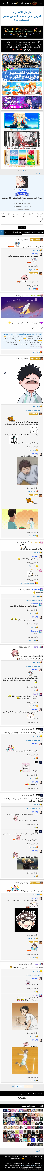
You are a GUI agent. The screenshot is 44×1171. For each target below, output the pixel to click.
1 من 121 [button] (29, 1086)
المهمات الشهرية (33, 33)
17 (39, 222)
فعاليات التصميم (26, 47)
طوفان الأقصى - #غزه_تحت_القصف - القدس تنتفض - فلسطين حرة (22, 16)
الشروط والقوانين (25, 1156)
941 (3, 216)
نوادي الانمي (15, 44)
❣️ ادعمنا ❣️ (17, 49)
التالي (20, 1086)
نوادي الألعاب (26, 44)
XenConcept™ (38, 1167)
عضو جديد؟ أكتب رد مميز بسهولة (19, 31)
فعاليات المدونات (11, 47)
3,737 (39, 216)
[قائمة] (41, 3)
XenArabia (16, 1159)
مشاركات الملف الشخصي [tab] (33, 232)
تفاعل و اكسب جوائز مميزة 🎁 (26, 28)
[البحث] (2, 3)
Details (40, 1169)
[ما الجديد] (7, 3)
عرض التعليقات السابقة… (34, 410)
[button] (15, 190)
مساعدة (37, 1158)
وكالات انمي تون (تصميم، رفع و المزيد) (26, 42)
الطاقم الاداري (17, 33)
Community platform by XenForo (23, 1163)
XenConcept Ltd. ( (32, 1169)
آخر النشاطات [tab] (16, 232)
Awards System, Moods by (23, 1165)
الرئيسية (28, 1158)
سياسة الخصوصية (10, 1156)
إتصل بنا (37, 1156)
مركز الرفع (28, 49)
